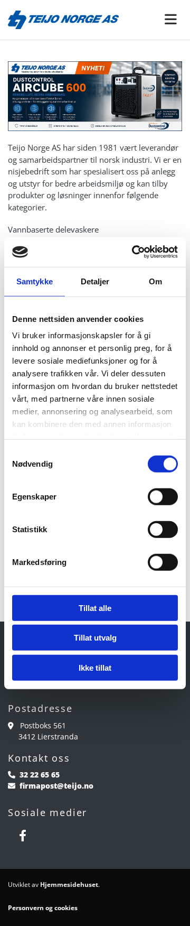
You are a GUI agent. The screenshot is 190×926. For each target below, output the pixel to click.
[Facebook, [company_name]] (22, 836)
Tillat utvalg (95, 637)
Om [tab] (155, 280)
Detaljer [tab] (95, 280)
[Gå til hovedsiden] (63, 20)
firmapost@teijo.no (56, 786)
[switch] (163, 496)
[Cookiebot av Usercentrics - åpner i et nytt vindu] (134, 252)
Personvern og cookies (43, 907)
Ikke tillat (95, 667)
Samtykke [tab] (34, 280)
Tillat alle (95, 607)
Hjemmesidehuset (69, 884)
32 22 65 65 (40, 775)
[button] (158, 19)
